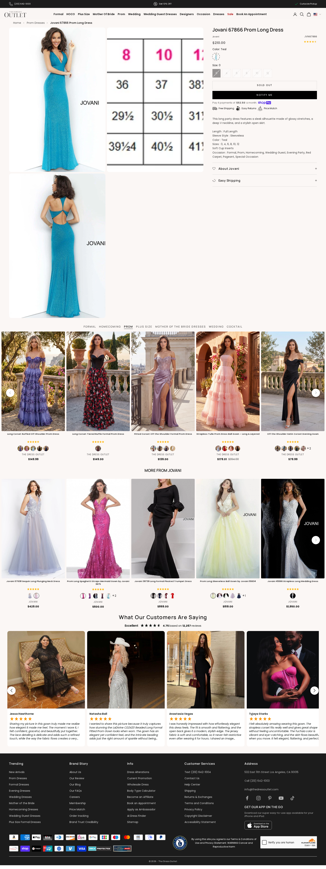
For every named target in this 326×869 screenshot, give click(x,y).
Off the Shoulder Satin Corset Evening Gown (293, 434)
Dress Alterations (138, 772)
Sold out (264, 85)
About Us (75, 772)
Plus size (144, 326)
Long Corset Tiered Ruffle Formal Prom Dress (98, 434)
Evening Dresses (19, 791)
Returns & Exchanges (198, 797)
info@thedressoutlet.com (261, 789)
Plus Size (84, 14)
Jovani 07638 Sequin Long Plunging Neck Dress (33, 581)
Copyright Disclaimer (198, 816)
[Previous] (10, 393)
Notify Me (265, 95)
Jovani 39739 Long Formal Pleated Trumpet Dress (163, 581)
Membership (77, 803)
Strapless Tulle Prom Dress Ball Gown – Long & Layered (227, 434)
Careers (74, 797)
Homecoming (110, 326)
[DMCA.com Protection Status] (99, 848)
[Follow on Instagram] (258, 798)
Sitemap (132, 822)
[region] (163, 690)
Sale (230, 14)
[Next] (316, 393)
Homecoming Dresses (23, 809)
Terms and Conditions (199, 803)
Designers (187, 14)
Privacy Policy (193, 809)
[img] (33, 442)
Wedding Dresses (20, 797)
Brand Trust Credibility (83, 822)
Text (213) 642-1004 (198, 772)
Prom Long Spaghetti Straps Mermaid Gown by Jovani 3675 (98, 583)
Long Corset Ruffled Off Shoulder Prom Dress (33, 434)
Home (17, 23)
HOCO (70, 14)
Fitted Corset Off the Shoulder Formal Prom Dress (163, 434)
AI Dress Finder (136, 816)
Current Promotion (139, 778)
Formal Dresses (19, 784)
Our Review (76, 778)
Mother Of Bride (104, 14)
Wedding (134, 14)
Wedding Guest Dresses (160, 14)
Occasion (203, 14)
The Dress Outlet (33, 454)
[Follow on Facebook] (247, 798)
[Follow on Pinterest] (269, 798)
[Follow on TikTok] (292, 798)
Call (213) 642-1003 (257, 781)
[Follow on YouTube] (281, 798)
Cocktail (234, 326)
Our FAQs (75, 791)
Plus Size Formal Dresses (25, 822)
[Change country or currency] (317, 14)
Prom (121, 14)
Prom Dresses (36, 23)
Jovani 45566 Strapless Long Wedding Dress (293, 581)
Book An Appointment (251, 14)
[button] (98, 442)
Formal (58, 14)
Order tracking (78, 816)
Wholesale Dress (138, 784)
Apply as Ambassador (141, 809)
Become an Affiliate (140, 797)
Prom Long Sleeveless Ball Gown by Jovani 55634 (228, 581)
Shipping (190, 791)
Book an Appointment (141, 803)
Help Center (192, 784)
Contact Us (192, 778)
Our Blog (75, 784)
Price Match (77, 809)
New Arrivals (17, 772)
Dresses (218, 14)
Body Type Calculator (141, 791)
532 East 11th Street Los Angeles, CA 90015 (271, 772)
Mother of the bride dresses (180, 326)
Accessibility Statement (200, 822)
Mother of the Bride (22, 803)
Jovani (215, 36)
